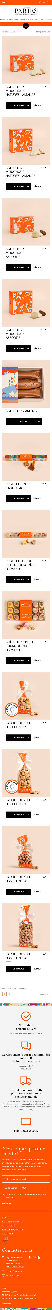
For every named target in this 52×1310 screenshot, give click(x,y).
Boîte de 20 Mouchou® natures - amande (20, 172)
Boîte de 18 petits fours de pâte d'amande (20, 646)
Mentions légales (9, 1291)
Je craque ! (18, 105)
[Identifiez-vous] (44, 2)
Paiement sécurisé (26, 1130)
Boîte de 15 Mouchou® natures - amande (20, 91)
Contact (7, 1234)
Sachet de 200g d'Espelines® (18, 802)
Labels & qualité (13, 1230)
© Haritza (6, 1303)
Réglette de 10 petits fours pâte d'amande (21, 565)
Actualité (8, 1226)
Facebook (30, 1257)
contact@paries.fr (26, 1066)
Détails (37, 105)
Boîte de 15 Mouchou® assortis (15, 253)
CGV (4, 1288)
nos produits (26, 26)
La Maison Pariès (12, 1222)
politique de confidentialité (32, 1194)
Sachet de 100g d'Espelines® (18, 725)
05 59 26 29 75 (12, 1275)
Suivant (44, 994)
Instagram (34, 1257)
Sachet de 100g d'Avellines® (18, 879)
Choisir (47, 32)
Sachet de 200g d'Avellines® (18, 956)
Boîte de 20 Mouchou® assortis (15, 334)
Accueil (7, 1218)
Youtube (38, 1257)
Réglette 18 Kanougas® (16, 486)
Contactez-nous (17, 1250)
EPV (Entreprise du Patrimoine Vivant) (19, 1298)
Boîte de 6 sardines (22, 411)
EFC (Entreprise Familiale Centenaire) (19, 1295)
